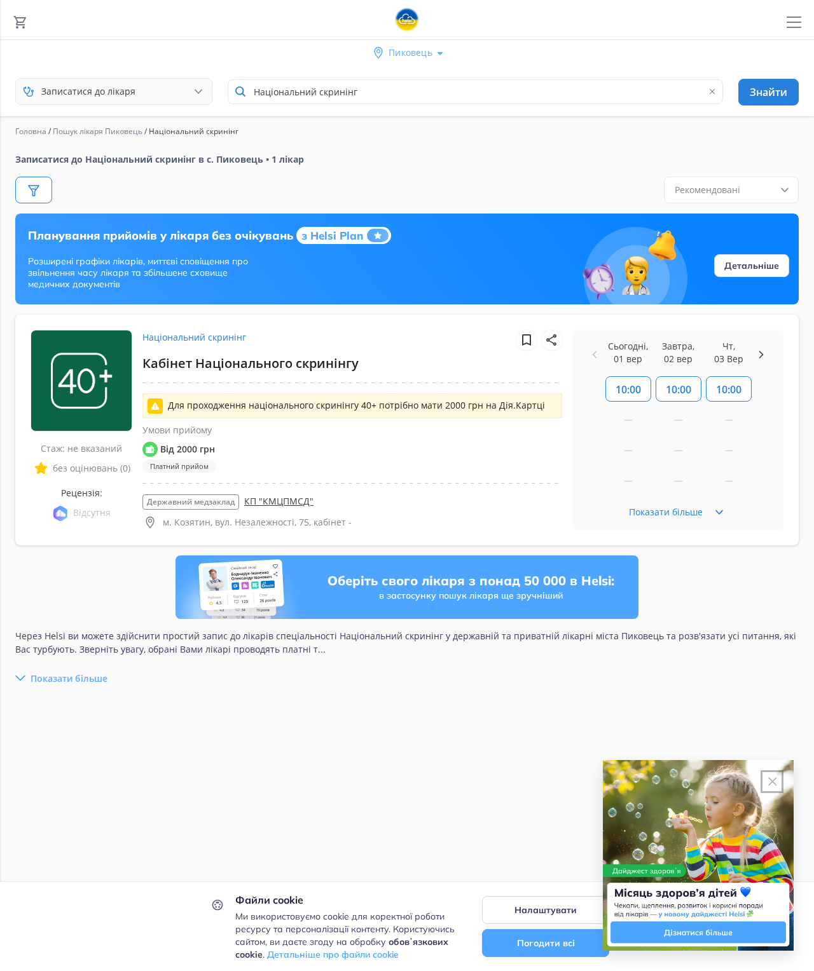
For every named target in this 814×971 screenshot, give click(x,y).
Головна (30, 131)
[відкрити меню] (794, 22)
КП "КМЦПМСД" (279, 501)
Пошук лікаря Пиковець (97, 131)
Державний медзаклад (191, 501)
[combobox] (475, 91)
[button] (552, 340)
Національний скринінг (194, 337)
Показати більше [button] (69, 678)
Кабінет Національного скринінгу (250, 363)
